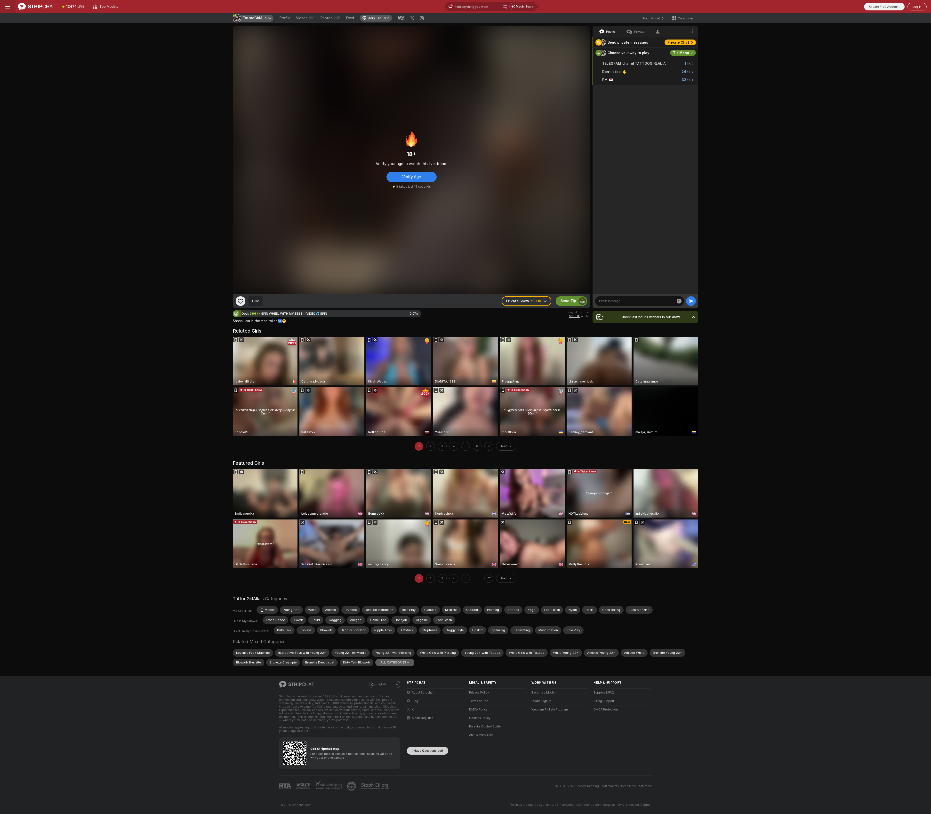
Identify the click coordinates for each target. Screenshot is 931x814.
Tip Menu (681, 53)
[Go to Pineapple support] (352, 786)
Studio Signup (541, 701)
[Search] (505, 6)
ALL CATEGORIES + (394, 662)
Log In (917, 6)
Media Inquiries (422, 718)
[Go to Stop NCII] (375, 786)
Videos (305, 18)
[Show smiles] (679, 301)
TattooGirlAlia (246, 598)
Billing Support (604, 701)
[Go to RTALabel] (285, 786)
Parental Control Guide (485, 726)
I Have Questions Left (427, 750)
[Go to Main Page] (37, 6)
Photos (330, 18)
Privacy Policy (479, 692)
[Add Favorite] (240, 301)
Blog (415, 701)
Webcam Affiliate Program (549, 709)
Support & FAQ (604, 692)
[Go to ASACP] (304, 786)
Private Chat (678, 42)
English (381, 684)
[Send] (691, 301)
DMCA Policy (478, 709)
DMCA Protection (606, 709)
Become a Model (543, 692)
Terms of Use (478, 701)
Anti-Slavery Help (481, 735)
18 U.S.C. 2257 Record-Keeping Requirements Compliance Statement (603, 786)
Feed (350, 18)
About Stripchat (422, 692)
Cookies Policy (479, 718)
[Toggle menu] (8, 6)
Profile (284, 18)
